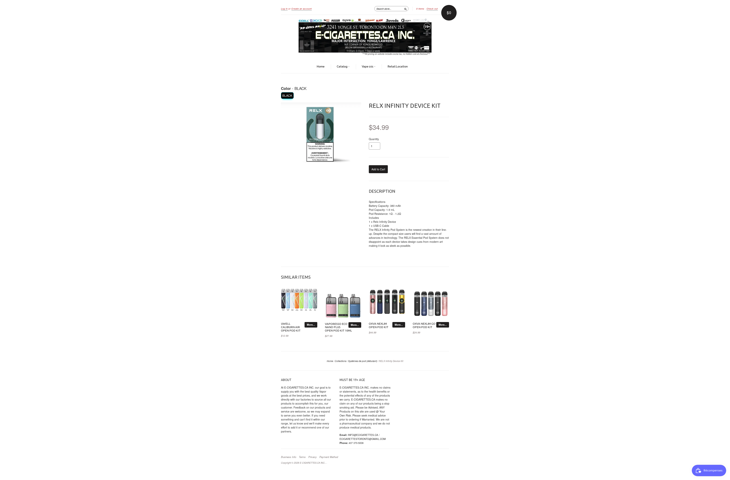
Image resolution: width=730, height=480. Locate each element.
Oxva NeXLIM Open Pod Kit (378, 325)
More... (311, 324)
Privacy (312, 457)
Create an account (301, 8)
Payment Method (328, 457)
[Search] (405, 8)
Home (321, 66)
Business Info (288, 457)
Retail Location (398, 66)
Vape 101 (368, 66)
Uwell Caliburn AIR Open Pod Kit (291, 327)
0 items (420, 8)
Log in (284, 8)
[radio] (287, 95)
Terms (302, 457)
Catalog (342, 66)
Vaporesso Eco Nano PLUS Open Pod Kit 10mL (338, 327)
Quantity (374, 139)
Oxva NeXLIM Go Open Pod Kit (424, 325)
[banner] (365, 38)
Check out (432, 8)
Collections (340, 361)
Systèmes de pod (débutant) (362, 361)
